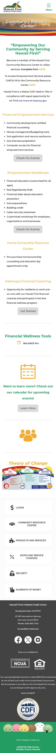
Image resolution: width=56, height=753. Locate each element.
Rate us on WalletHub (28, 652)
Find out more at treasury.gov (30, 100)
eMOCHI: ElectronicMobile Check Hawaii (28, 748)
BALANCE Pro (31, 343)
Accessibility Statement (28, 629)
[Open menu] (48, 6)
